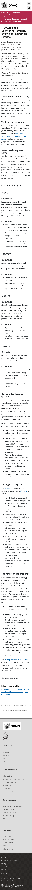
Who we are (7, 752)
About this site (6, 867)
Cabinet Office (7, 776)
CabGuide (6, 846)
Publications (7, 830)
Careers (5, 762)
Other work (6, 819)
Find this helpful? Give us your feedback (14, 710)
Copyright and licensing (9, 861)
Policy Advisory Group (10, 782)
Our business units (10, 770)
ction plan (23, 491)
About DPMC (7, 746)
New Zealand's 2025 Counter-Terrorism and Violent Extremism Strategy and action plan (16, 691)
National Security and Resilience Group (16, 779)
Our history (6, 758)
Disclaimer (4, 870)
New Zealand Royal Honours (12, 806)
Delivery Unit (7, 785)
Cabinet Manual (8, 849)
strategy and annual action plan (16, 660)
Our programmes (15, 13)
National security (9, 15)
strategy (7, 488)
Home (3, 13)
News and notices (8, 840)
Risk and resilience (9, 822)
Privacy (3, 864)
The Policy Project (9, 809)
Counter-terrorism (10, 17)
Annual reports (8, 843)
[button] (29, 8)
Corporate (6, 789)
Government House (9, 792)
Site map (4, 873)
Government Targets (10, 813)
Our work (6, 755)
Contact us (5, 857)
